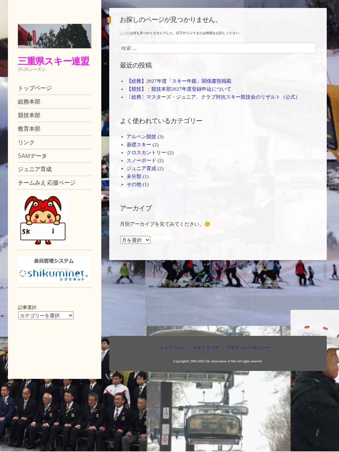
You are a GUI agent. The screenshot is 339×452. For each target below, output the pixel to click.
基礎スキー (138, 144)
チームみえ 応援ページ (46, 182)
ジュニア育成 (35, 168)
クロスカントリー (146, 152)
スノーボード (141, 160)
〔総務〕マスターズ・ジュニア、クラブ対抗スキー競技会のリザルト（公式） (213, 97)
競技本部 (29, 115)
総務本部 (29, 101)
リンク (26, 142)
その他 (133, 184)
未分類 (133, 176)
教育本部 (29, 128)
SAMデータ (32, 155)
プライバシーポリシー (247, 347)
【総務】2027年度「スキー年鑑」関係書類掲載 (178, 81)
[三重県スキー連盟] (54, 36)
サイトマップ (206, 347)
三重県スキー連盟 (53, 61)
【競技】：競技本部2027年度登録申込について (178, 89)
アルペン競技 (141, 136)
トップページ (35, 87)
